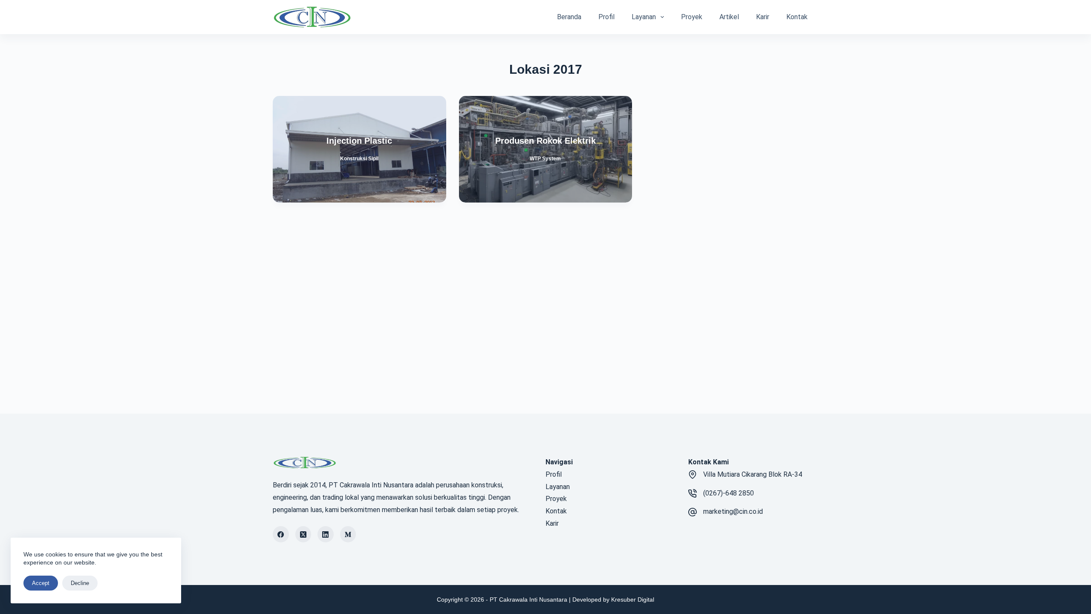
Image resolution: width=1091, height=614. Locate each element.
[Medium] (348, 534)
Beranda (569, 17)
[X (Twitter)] (303, 534)
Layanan (644, 17)
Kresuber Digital (632, 599)
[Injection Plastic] (359, 149)
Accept (40, 583)
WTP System (545, 159)
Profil (606, 17)
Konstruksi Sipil (359, 159)
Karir (762, 17)
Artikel (729, 17)
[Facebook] (281, 534)
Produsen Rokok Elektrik (545, 140)
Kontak (797, 17)
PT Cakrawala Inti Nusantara (528, 599)
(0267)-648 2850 (728, 493)
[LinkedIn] (325, 534)
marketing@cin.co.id (733, 511)
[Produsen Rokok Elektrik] (545, 149)
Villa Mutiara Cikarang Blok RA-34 (752, 474)
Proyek (691, 17)
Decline (80, 583)
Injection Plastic (359, 140)
